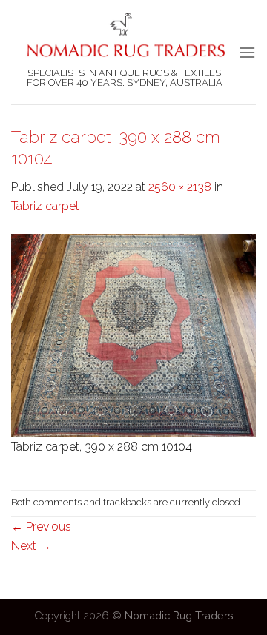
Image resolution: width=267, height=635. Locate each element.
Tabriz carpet (45, 206)
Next (31, 546)
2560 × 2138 (179, 187)
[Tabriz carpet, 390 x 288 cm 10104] (133, 335)
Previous (41, 527)
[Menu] (247, 52)
